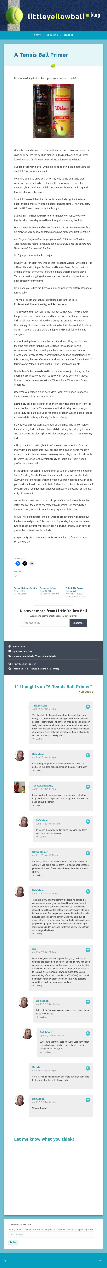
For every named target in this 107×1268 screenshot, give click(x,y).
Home (37, 34)
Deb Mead (38, 754)
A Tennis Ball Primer (41, 54)
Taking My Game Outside (25, 588)
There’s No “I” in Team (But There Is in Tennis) (35, 669)
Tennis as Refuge (48, 588)
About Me (52, 35)
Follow (13, 1242)
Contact (68, 35)
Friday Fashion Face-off (24, 664)
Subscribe (78, 622)
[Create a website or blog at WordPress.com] (5, 1260)
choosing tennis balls (23, 656)
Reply (88, 707)
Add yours (86, 691)
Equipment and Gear (22, 651)
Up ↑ (101, 1260)
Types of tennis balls (45, 656)
